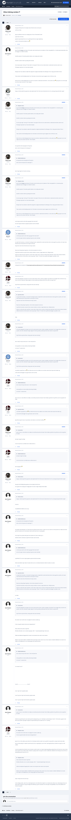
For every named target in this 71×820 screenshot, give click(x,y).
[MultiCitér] (15, 44)
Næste (8, 22)
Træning (19, 15)
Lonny (8, 282)
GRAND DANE (8, 15)
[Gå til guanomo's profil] (8, 232)
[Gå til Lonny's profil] (8, 278)
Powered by (64, 818)
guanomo (8, 236)
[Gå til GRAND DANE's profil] (3, 15)
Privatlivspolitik (5, 818)
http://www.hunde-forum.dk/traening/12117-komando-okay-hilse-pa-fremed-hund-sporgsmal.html (45, 265)
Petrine (8, 94)
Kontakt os (10, 818)
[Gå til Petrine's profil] (8, 90)
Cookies (14, 818)
